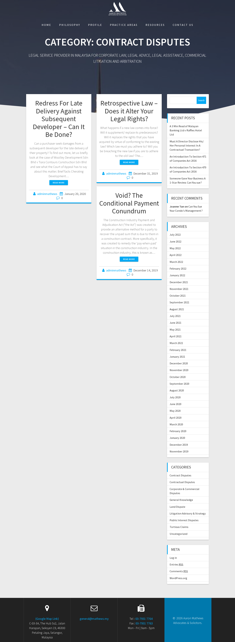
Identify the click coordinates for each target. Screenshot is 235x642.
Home (46, 25)
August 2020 (177, 390)
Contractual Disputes (182, 482)
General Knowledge (181, 500)
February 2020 (178, 431)
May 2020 (175, 410)
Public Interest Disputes (184, 520)
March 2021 (176, 343)
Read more (59, 182)
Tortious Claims (179, 527)
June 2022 (175, 241)
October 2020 (178, 377)
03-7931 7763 (144, 623)
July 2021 (175, 316)
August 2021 (177, 309)
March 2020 (176, 424)
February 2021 (178, 350)
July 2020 (175, 397)
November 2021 (179, 289)
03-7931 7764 (144, 619)
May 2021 (175, 329)
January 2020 (177, 437)
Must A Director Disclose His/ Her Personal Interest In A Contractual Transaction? (187, 145)
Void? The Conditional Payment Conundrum (129, 203)
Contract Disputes (180, 475)
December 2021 (179, 282)
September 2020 (179, 383)
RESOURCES (155, 25)
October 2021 (178, 295)
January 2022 (177, 275)
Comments (179, 571)
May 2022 (175, 248)
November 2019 (179, 451)
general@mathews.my (94, 619)
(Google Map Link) (47, 619)
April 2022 (175, 255)
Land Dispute (177, 506)
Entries (176, 564)
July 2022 (175, 234)
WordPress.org (178, 578)
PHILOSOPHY (69, 25)
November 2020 (179, 370)
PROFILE (95, 25)
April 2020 (175, 417)
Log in (173, 557)
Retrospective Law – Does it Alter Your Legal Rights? (129, 111)
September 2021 (179, 302)
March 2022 (176, 262)
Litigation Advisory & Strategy (188, 513)
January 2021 (177, 356)
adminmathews (47, 194)
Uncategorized (178, 533)
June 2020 (175, 404)
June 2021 (175, 322)
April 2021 (175, 336)
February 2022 (178, 268)
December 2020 (179, 363)
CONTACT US (183, 25)
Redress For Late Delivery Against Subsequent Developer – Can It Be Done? (59, 119)
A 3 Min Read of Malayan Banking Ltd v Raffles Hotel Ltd (186, 130)
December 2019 (179, 444)
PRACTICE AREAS (124, 25)
